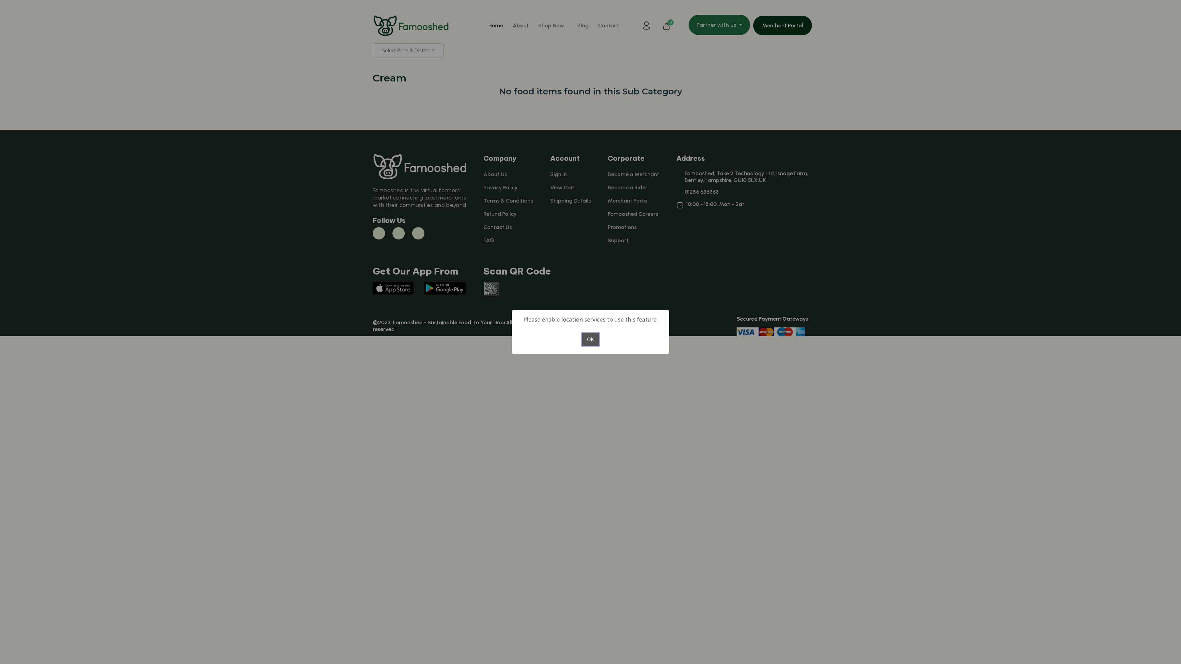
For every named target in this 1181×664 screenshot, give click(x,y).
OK (590, 339)
